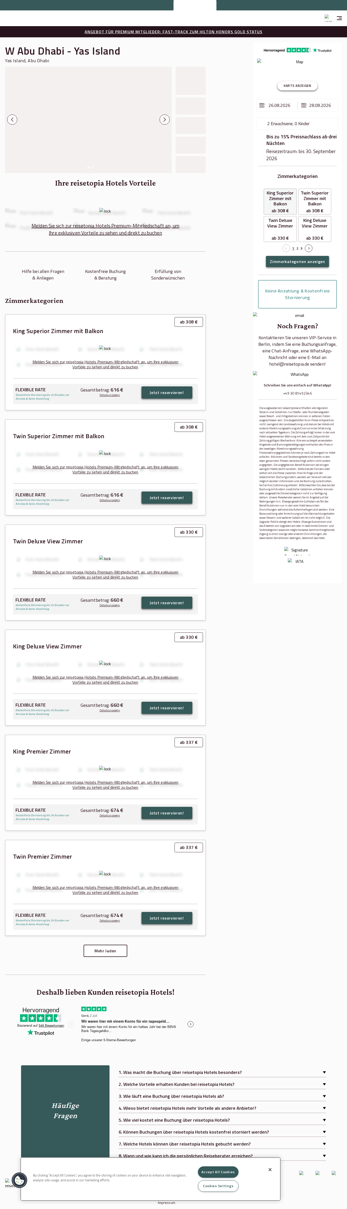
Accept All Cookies (218, 1172)
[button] (19, 1180)
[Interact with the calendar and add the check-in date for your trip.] (261, 105)
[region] (150, 1179)
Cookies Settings (218, 1186)
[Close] (270, 1169)
